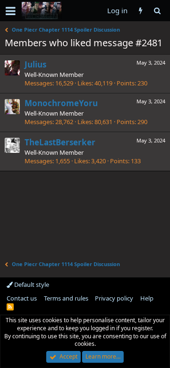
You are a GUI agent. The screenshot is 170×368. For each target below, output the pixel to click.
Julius (35, 64)
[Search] (157, 10)
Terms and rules (66, 298)
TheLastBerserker (60, 142)
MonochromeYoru (61, 103)
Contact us (22, 298)
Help (146, 298)
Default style (31, 284)
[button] (10, 10)
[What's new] (140, 10)
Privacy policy (114, 298)
